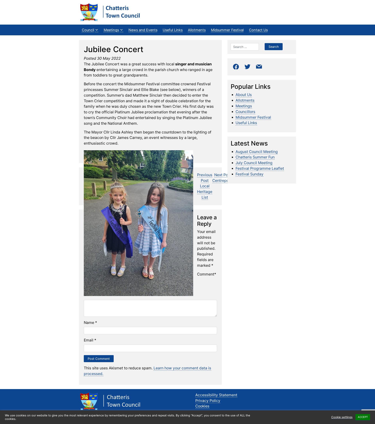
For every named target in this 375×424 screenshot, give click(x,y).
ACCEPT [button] (363, 417)
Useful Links (173, 30)
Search (274, 47)
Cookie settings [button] (342, 417)
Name (89, 322)
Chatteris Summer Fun (255, 157)
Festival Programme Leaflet (260, 168)
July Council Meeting (254, 162)
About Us (244, 94)
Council (88, 30)
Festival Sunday (249, 174)
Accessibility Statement (216, 395)
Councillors (245, 111)
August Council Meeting (257, 151)
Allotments (197, 30)
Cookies (202, 406)
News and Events (143, 30)
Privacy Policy (207, 400)
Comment (205, 274)
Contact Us (258, 30)
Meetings (111, 30)
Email (88, 340)
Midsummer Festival (227, 30)
